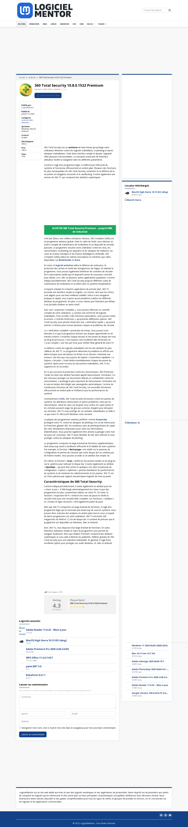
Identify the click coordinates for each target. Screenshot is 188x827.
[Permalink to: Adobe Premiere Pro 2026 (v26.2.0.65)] (21, 650)
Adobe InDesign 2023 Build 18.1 (148, 661)
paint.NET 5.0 (33, 666)
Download (49, 95)
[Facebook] (161, 815)
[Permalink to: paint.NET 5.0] (21, 667)
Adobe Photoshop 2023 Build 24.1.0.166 (152, 669)
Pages (101, 24)
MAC (45, 24)
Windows (34, 24)
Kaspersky (101, 419)
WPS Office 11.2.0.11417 (39, 657)
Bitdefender (65, 260)
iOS (74, 24)
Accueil (22, 24)
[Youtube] (170, 815)
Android (64, 24)
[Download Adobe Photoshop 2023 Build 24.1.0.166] (127, 670)
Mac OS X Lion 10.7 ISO (143, 653)
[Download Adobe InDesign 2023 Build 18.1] (127, 662)
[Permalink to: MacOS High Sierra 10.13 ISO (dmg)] (21, 641)
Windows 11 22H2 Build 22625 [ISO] (149, 645)
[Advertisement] (94, 50)
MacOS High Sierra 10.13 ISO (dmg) (46, 640)
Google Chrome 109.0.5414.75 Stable (150, 693)
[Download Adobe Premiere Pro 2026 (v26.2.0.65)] (127, 678)
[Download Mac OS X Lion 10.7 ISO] (127, 654)
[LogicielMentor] (45, 10)
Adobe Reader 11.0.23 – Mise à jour (46, 629)
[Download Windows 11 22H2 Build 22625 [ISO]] (127, 646)
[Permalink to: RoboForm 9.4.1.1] (21, 676)
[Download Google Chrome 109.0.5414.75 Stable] (127, 693)
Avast (58, 289)
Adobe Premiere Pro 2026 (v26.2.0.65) (47, 649)
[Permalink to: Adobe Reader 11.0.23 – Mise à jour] (22, 630)
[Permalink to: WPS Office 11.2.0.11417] (21, 658)
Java (58, 277)
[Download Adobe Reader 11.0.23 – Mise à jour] (127, 686)
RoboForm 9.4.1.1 (36, 675)
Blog (90, 24)
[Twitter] (165, 815)
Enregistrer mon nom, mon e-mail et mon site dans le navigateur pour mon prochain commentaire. (69, 727)
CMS (82, 24)
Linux (54, 24)
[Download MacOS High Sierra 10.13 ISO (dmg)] (127, 192)
